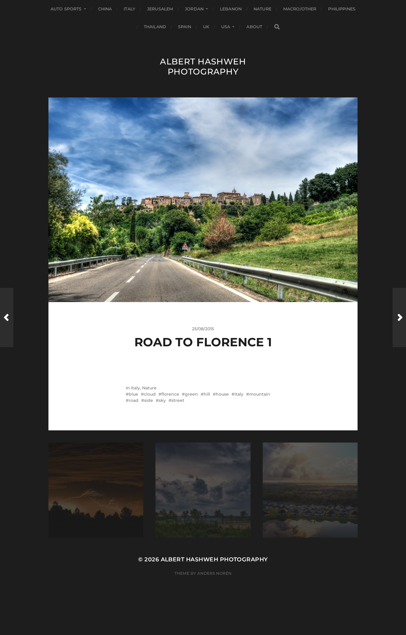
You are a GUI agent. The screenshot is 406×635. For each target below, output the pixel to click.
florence (170, 394)
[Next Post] (399, 317)
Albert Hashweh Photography (203, 66)
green (191, 394)
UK (206, 26)
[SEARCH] (277, 27)
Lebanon (231, 9)
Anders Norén (214, 573)
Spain (184, 26)
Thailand (155, 26)
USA (225, 26)
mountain (259, 394)
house (222, 394)
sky (162, 400)
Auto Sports (66, 9)
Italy (129, 9)
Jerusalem (160, 9)
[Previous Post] (6, 317)
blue (133, 394)
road (134, 400)
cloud (150, 394)
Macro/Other (300, 9)
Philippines (341, 9)
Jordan (194, 9)
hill (207, 394)
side (148, 400)
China (105, 9)
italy (239, 394)
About (254, 26)
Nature (262, 9)
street (177, 400)
